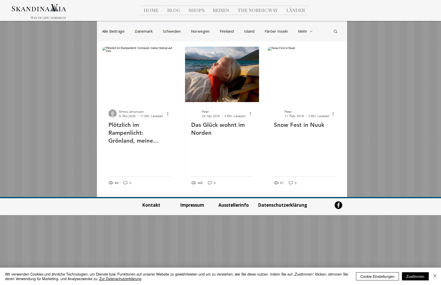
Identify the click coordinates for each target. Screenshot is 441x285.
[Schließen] (435, 276)
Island (249, 31)
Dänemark (144, 31)
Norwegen (200, 31)
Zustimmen (415, 276)
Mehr (302, 31)
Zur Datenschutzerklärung (120, 278)
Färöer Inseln (276, 31)
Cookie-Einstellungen (377, 276)
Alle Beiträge (113, 31)
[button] (335, 31)
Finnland (227, 31)
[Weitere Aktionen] (169, 113)
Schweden (172, 31)
